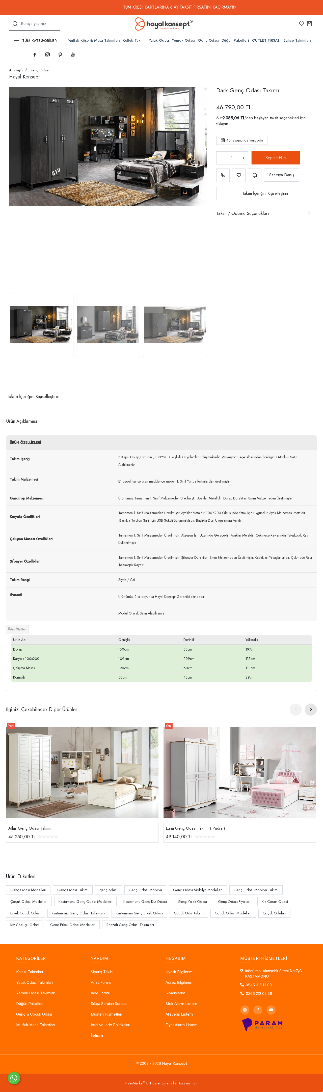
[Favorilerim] (302, 24)
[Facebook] (257, 1010)
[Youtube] (271, 1010)
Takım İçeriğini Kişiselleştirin (265, 193)
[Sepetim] (309, 23)
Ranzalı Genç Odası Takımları (130, 925)
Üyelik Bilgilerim (179, 972)
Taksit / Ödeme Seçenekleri (242, 213)
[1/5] (12, 378)
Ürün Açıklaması (21, 421)
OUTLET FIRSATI (266, 40)
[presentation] (296, 710)
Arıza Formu (101, 982)
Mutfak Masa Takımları (35, 1025)
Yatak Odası (159, 40)
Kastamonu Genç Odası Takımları (78, 913)
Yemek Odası (183, 40)
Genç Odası (208, 40)
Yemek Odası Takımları (35, 993)
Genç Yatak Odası (192, 901)
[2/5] (15, 378)
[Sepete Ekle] (274, 157)
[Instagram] (244, 1010)
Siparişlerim (175, 993)
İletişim (97, 1035)
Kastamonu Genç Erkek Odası (139, 913)
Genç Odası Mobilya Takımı (256, 890)
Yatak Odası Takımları (34, 982)
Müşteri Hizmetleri (106, 1014)
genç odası (108, 890)
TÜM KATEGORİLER (39, 40)
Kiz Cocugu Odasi (24, 925)
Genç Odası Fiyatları (234, 901)
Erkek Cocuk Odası (25, 913)
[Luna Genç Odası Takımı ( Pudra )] (240, 772)
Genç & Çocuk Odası (34, 1014)
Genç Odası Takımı (72, 890)
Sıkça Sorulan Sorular (109, 1003)
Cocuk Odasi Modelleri (233, 913)
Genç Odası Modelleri (28, 890)
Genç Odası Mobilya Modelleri (198, 890)
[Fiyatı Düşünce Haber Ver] (254, 175)
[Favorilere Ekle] (239, 175)
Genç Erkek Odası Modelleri (72, 925)
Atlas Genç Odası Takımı (29, 828)
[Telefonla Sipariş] (223, 175)
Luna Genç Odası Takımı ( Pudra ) (195, 828)
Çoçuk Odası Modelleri (28, 901)
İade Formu (100, 993)
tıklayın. (222, 124)
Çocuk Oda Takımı (189, 913)
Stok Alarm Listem (181, 1003)
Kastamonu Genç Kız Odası (145, 901)
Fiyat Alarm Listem (182, 1025)
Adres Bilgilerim (179, 982)
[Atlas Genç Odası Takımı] (82, 772)
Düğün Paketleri (235, 40)
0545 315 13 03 (259, 985)
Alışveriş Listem (179, 1014)
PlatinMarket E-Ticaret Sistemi (148, 1083)
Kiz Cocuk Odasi (275, 901)
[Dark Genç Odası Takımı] (108, 146)
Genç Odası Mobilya (145, 890)
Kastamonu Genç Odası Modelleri (85, 901)
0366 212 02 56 (259, 993)
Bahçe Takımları (297, 40)
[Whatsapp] (14, 1078)
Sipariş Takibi (102, 972)
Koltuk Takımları (29, 972)
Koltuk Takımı (134, 40)
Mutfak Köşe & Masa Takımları (94, 40)
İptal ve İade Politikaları (110, 1025)
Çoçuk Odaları (274, 913)
